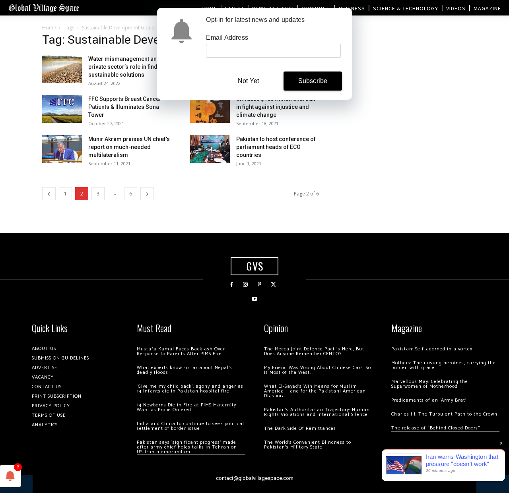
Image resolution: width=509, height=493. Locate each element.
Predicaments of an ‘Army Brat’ (428, 400)
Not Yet (248, 80)
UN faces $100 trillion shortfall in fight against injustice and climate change (275, 107)
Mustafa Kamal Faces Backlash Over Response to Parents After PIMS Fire (181, 351)
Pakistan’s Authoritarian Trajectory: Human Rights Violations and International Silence (317, 412)
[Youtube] (254, 299)
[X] (273, 285)
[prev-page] (49, 193)
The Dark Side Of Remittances (300, 428)
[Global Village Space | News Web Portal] (44, 7)
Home (49, 27)
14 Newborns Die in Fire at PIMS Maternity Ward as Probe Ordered (186, 407)
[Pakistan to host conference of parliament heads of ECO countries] (210, 149)
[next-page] (147, 193)
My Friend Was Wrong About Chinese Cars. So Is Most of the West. (317, 370)
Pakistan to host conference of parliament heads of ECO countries (276, 147)
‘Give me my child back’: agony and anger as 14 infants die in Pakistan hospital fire (190, 389)
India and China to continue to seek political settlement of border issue (190, 426)
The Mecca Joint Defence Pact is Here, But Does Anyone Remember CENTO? (314, 351)
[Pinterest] (259, 285)
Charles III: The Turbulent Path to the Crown (444, 414)
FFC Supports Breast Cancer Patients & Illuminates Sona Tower (124, 107)
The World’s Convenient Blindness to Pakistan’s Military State (307, 445)
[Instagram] (246, 285)
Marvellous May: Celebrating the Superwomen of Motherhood (429, 384)
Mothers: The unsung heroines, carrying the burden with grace (443, 365)
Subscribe (313, 80)
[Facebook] (232, 285)
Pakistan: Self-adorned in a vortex (431, 349)
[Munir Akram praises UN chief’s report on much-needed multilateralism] (62, 149)
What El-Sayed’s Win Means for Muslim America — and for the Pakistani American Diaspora (315, 391)
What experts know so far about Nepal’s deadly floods (184, 370)
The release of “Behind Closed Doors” (435, 428)
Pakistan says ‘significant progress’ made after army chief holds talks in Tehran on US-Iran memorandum (187, 447)
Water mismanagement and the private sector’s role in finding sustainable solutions (128, 67)
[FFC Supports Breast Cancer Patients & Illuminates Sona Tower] (62, 109)
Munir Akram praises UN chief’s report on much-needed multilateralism (129, 147)
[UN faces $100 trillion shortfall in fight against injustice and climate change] (210, 109)
